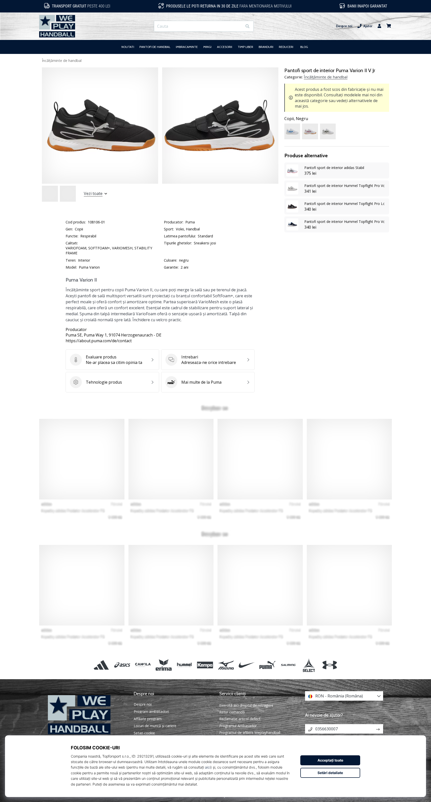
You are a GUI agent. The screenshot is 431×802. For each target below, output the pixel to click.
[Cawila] (142, 664)
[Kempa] (205, 664)
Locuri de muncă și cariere (155, 726)
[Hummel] (184, 664)
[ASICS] (122, 664)
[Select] (309, 664)
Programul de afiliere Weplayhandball (249, 732)
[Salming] (288, 664)
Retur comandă (232, 712)
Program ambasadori (151, 711)
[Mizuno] (226, 664)
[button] (238, 26)
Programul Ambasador (238, 725)
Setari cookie (144, 733)
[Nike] (246, 664)
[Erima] (163, 664)
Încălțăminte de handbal (62, 60)
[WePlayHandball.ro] (87, 714)
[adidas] (101, 664)
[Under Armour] (329, 664)
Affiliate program (148, 719)
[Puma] (267, 664)
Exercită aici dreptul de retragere (246, 705)
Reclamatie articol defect (239, 718)
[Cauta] (247, 26)
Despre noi (344, 26)
